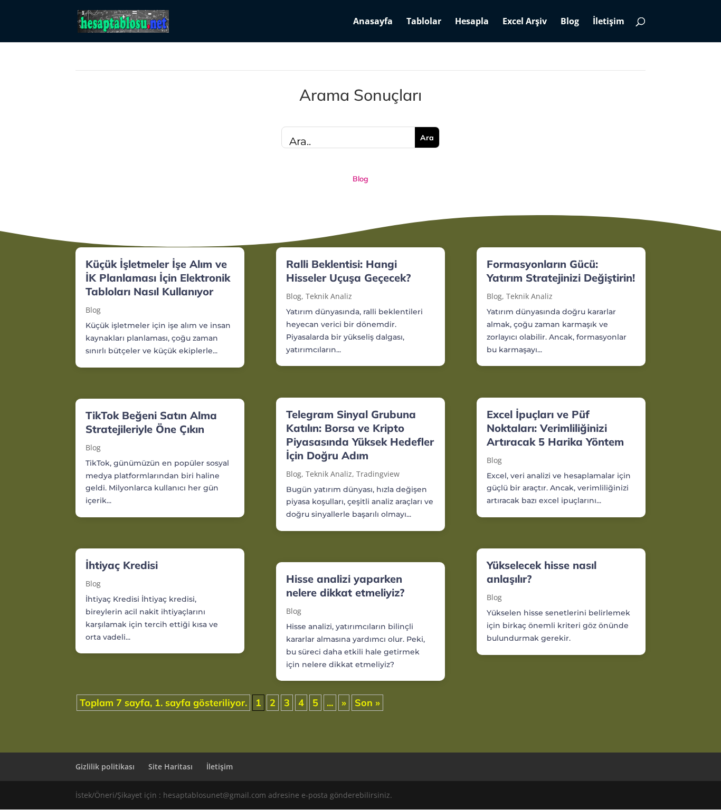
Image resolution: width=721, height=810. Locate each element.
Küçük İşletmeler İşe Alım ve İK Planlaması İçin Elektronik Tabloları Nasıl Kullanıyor (158, 277)
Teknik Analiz (329, 296)
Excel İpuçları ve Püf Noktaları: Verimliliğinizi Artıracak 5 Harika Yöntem (555, 428)
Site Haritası (170, 766)
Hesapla (472, 22)
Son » (367, 703)
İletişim (608, 22)
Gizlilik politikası (105, 766)
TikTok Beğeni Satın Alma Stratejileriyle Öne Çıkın (151, 422)
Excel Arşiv (524, 22)
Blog (570, 22)
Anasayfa (373, 22)
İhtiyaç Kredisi (122, 565)
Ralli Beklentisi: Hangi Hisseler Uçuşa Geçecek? (348, 270)
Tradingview (378, 474)
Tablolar (423, 22)
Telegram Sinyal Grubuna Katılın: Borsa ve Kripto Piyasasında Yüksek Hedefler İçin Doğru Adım (360, 435)
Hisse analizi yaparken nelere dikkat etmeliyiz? (345, 585)
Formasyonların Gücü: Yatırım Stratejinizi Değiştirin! (561, 270)
